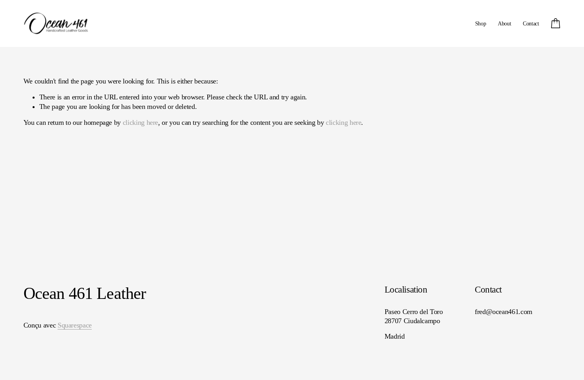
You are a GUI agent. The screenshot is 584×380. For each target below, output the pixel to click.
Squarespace (75, 325)
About (504, 23)
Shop (480, 23)
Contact (531, 23)
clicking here (140, 122)
